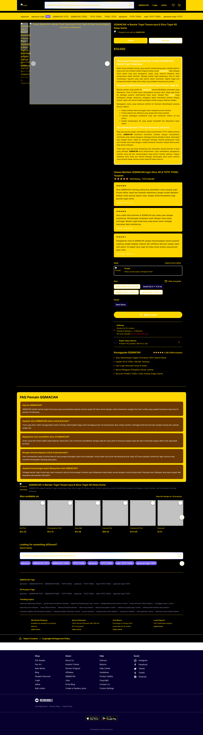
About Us (69, 660)
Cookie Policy (67, 706)
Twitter (142, 668)
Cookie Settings (107, 688)
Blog (37, 672)
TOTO (172, 95)
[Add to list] (43, 503)
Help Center (105, 668)
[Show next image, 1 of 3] (107, 63)
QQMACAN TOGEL (79, 16)
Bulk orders (40, 688)
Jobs (67, 680)
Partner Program (72, 668)
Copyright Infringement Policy (56, 638)
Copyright (104, 680)
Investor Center (72, 664)
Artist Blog (70, 684)
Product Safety (106, 676)
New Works (40, 668)
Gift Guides (40, 660)
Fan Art (38, 664)
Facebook (143, 664)
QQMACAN (164, 71)
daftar (37, 684)
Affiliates (69, 672)
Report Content (30, 638)
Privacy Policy (54, 706)
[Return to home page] (31, 5)
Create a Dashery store (75, 688)
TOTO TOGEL (96, 16)
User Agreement (41, 706)
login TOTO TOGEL (152, 16)
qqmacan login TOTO (172, 16)
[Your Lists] (173, 5)
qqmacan (25, 16)
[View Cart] (179, 5)
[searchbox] (101, 555)
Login (37, 680)
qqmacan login (40, 16)
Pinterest (142, 677)
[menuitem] (25, 16)
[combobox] (89, 5)
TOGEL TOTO (110, 16)
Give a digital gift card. (140, 334)
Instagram (143, 660)
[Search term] (130, 5)
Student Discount (42, 676)
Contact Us (105, 684)
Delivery (103, 660)
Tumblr (142, 672)
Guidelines (104, 672)
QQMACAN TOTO (60, 16)
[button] (24, 27)
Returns (103, 664)
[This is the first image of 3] (33, 63)
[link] (25, 563)
